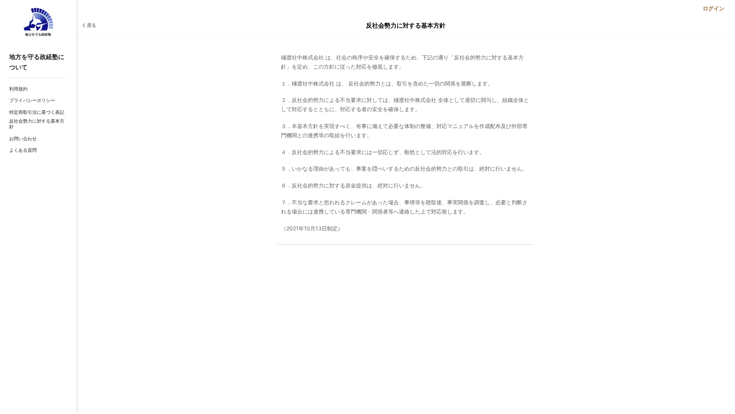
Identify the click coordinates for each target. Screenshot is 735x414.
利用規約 (18, 89)
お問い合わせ (23, 138)
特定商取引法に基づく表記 (36, 112)
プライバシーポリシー (32, 100)
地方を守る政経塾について (36, 62)
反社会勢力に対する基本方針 (36, 124)
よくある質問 (23, 150)
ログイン (713, 8)
